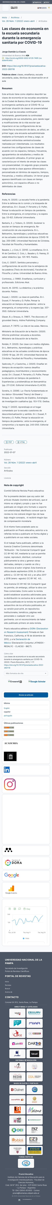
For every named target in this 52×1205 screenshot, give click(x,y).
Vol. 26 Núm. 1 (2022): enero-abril (18, 21)
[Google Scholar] (11, 878)
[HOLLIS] (17, 1150)
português (8, 716)
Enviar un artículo (26, 695)
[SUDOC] (17, 1053)
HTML (22, 442)
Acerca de (8, 992)
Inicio (4, 17)
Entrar (47, 2)
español (7, 712)
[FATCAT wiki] (35, 1053)
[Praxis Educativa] (30, 7)
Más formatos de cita (14, 673)
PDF (10, 442)
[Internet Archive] (10, 760)
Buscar (7, 988)
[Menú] (5, 7)
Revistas (8, 985)
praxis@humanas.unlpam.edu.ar (26, 1193)
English (7, 708)
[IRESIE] (35, 1150)
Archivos (15, 17)
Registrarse (37, 2)
